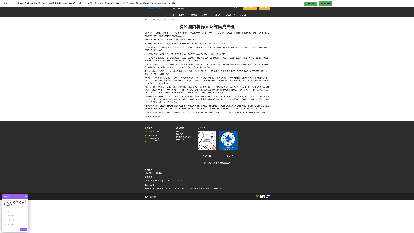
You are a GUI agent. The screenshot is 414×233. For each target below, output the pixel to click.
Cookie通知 (171, 3)
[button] (250, 7)
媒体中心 (205, 15)
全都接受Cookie (326, 4)
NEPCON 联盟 (230, 15)
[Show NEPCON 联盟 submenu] (237, 15)
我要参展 (182, 15)
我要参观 (194, 15)
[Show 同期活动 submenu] (222, 15)
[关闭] (410, 3)
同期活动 (216, 15)
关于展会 (171, 15)
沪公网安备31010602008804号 (220, 163)
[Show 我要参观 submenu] (199, 15)
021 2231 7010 (153, 141)
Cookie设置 (310, 4)
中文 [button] (236, 7)
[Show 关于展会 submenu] (176, 15)
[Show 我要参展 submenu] (187, 15)
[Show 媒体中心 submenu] (210, 15)
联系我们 (243, 15)
